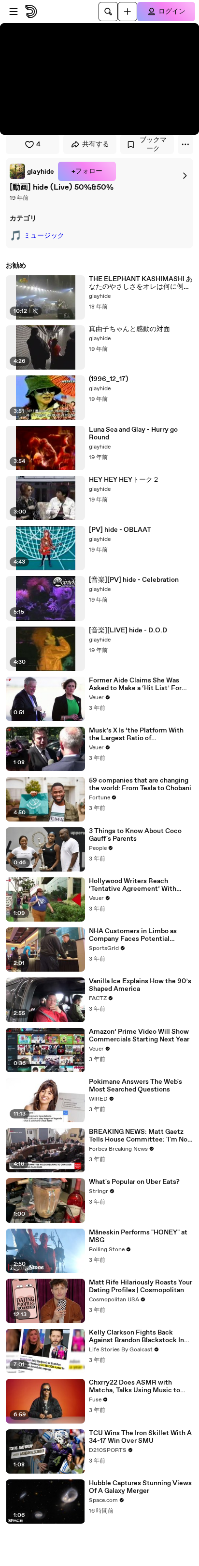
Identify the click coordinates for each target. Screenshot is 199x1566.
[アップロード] (127, 11)
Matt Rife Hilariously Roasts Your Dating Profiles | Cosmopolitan (140, 1286)
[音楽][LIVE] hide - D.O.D (128, 630)
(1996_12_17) (108, 379)
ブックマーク (153, 144)
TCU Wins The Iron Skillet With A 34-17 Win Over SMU (140, 1437)
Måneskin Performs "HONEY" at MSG (138, 1236)
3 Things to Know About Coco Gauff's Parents (135, 835)
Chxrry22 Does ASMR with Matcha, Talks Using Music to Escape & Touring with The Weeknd (134, 1386)
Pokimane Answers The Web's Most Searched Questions (135, 1085)
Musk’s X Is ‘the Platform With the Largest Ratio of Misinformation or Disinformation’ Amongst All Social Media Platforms (136, 734)
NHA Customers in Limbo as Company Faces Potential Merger (133, 935)
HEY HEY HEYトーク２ (124, 480)
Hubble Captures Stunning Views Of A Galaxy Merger (140, 1487)
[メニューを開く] (13, 11)
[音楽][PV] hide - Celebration (134, 580)
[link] (32, 171)
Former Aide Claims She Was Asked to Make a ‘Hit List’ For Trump (135, 684)
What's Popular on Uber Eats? (134, 1182)
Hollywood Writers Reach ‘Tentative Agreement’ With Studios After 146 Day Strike (133, 885)
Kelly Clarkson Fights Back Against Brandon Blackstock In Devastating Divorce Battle (136, 1336)
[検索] (108, 11)
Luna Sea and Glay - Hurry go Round (133, 433)
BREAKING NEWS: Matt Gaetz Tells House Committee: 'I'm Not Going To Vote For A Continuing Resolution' (139, 1135)
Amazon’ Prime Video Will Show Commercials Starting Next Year (139, 1035)
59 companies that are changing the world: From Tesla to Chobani (140, 784)
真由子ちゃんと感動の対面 (129, 329)
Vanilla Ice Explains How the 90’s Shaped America (140, 985)
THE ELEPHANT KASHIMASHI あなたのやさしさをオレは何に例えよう (141, 283)
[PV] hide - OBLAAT (120, 530)
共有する (95, 144)
